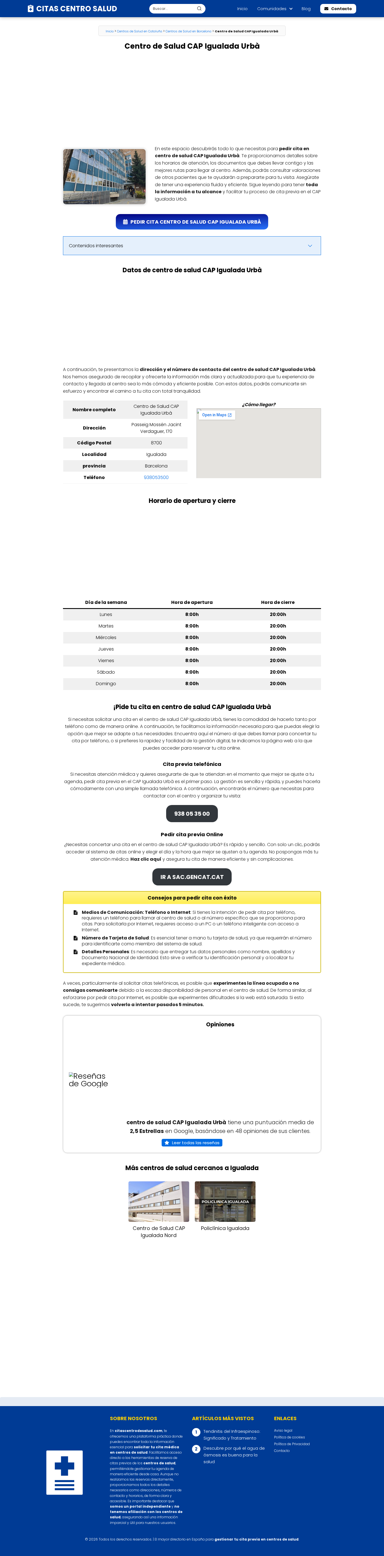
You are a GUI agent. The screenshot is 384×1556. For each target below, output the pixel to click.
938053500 (156, 477)
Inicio (242, 9)
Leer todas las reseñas (196, 1143)
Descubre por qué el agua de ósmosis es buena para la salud (234, 1455)
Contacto (341, 9)
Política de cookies (289, 1437)
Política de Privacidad (292, 1444)
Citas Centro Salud (76, 8)
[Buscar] (199, 8)
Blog (306, 9)
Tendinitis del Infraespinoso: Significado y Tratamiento (232, 1434)
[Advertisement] (192, 98)
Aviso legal (283, 1430)
